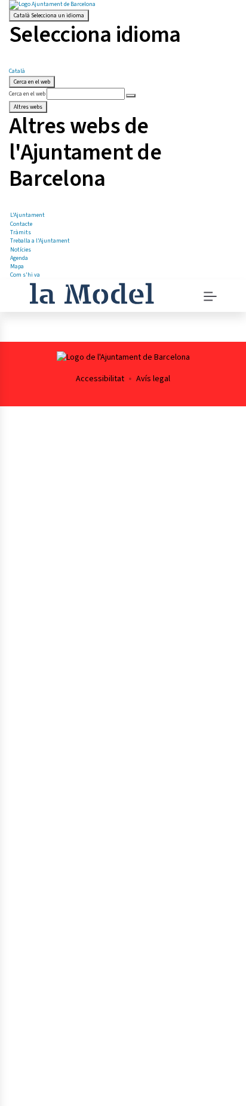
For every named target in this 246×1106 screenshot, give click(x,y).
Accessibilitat (100, 379)
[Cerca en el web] (131, 95)
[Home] (91, 292)
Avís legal (153, 379)
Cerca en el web (27, 94)
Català (49, 15)
